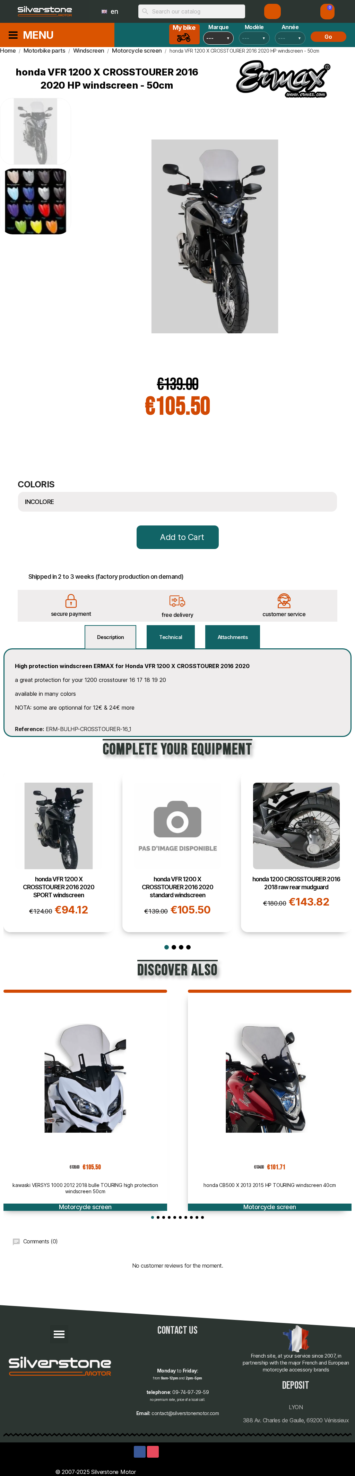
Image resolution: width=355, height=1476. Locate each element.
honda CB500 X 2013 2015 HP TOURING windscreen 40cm (270, 1185)
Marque (218, 27)
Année (290, 27)
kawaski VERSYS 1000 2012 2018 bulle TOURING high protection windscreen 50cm (85, 1188)
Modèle (254, 27)
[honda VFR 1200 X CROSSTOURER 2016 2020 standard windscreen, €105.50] (177, 852)
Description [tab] (110, 637)
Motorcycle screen (85, 1206)
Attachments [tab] (233, 637)
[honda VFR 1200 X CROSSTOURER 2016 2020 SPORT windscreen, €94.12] (58, 852)
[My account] (272, 11)
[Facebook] (140, 1452)
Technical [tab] (170, 637)
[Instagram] (153, 1452)
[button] (327, 11)
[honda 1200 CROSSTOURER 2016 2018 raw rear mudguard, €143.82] (296, 852)
